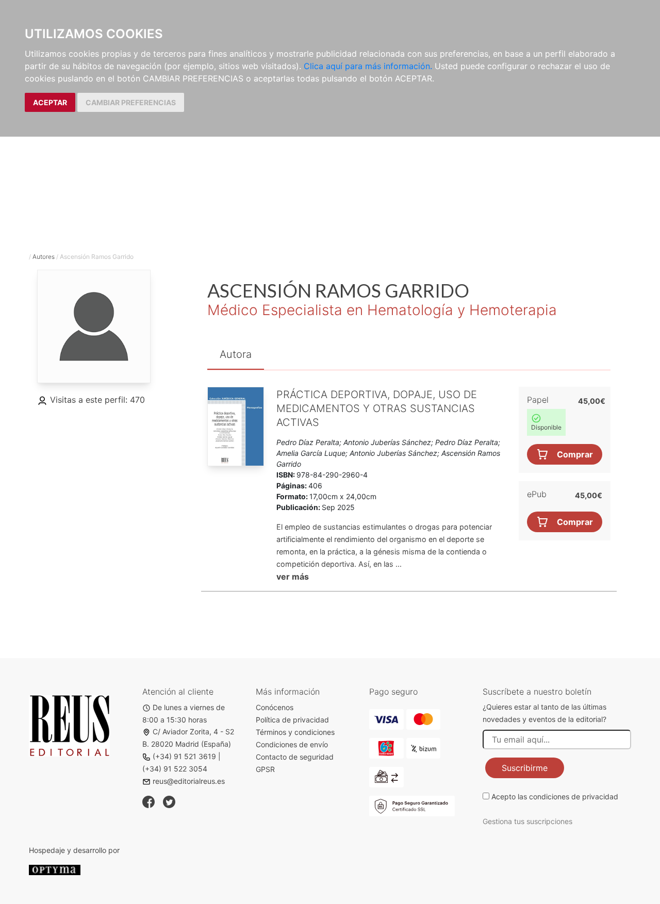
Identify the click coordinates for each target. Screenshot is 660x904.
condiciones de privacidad (573, 796)
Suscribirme (525, 768)
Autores (43, 256)
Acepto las (554, 796)
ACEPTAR (50, 102)
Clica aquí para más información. (368, 66)
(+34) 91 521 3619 (184, 756)
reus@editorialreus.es (189, 781)
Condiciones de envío (292, 744)
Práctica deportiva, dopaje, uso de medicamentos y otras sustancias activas (376, 408)
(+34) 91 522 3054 (174, 768)
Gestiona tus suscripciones (527, 821)
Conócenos (274, 707)
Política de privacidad (292, 719)
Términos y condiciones (295, 732)
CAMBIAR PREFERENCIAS (131, 102)
